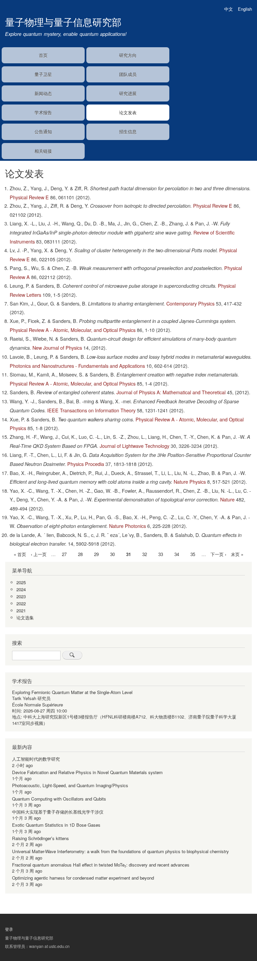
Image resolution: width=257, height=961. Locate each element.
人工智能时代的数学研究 (36, 759)
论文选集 (25, 617)
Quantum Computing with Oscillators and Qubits (59, 799)
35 (192, 554)
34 (176, 554)
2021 (21, 610)
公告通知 (43, 131)
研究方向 (128, 55)
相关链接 (43, 151)
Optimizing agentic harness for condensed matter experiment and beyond (83, 878)
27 (64, 554)
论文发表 (128, 112)
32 (144, 554)
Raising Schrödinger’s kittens (40, 838)
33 (160, 554)
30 (112, 554)
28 (80, 554)
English (245, 9)
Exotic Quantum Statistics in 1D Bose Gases (56, 825)
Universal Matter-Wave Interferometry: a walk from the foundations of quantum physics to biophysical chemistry (120, 851)
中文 (228, 9)
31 (128, 554)
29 (96, 554)
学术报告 (43, 112)
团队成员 (128, 74)
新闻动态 (43, 93)
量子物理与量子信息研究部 (63, 21)
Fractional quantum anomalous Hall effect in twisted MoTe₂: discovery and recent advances (100, 865)
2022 (21, 603)
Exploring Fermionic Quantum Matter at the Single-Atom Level (72, 692)
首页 (43, 55)
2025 (21, 582)
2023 (21, 596)
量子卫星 (43, 74)
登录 (9, 929)
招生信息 (128, 131)
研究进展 (128, 93)
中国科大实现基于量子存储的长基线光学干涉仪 (57, 812)
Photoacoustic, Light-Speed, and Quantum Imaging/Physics (70, 785)
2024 (21, 589)
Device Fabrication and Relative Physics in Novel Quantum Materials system (87, 772)
